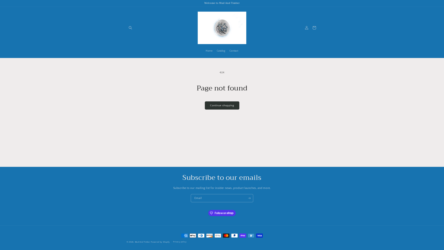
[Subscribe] (249, 198)
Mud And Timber (142, 242)
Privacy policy (179, 242)
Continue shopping (222, 105)
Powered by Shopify (160, 242)
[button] (130, 28)
